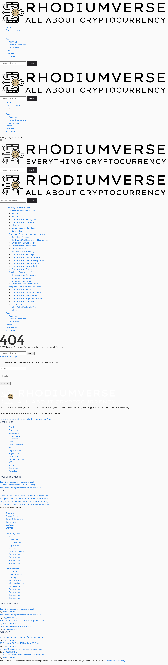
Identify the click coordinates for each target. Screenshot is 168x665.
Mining (15, 310)
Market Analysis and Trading (21, 251)
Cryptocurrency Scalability (23, 242)
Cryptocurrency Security (22, 278)
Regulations (14, 453)
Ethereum (16, 225)
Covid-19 (15, 539)
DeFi (11, 441)
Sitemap (9, 527)
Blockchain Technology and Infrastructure (27, 234)
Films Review (16, 583)
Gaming (12, 577)
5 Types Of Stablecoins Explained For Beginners (21, 649)
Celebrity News (15, 574)
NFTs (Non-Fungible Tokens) (24, 228)
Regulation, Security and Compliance (25, 272)
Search (31, 63)
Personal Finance (16, 551)
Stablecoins (17, 231)
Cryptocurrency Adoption (23, 289)
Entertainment (12, 568)
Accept (110, 660)
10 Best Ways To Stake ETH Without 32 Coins (19, 643)
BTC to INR (10, 56)
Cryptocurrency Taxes (21, 280)
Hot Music (15, 580)
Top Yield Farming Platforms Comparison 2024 (20, 487)
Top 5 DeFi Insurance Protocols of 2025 (17, 482)
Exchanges (13, 468)
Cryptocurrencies (13, 30)
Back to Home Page (8, 356)
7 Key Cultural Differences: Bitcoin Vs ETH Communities (24, 504)
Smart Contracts (19, 248)
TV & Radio (13, 571)
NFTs (11, 447)
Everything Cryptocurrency (18, 207)
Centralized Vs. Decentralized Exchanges (30, 240)
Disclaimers (14, 47)
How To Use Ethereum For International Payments (22, 654)
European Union (16, 542)
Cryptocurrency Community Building (28, 292)
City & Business (15, 545)
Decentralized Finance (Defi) (24, 245)
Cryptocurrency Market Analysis (26, 257)
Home (8, 27)
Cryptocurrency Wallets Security (26, 283)
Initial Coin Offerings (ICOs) (24, 307)
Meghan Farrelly (10, 617)
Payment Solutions (17, 459)
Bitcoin (15, 216)
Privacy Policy (12, 516)
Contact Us (10, 50)
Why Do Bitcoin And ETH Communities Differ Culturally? (24, 501)
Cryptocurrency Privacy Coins (25, 219)
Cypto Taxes (14, 456)
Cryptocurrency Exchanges (23, 254)
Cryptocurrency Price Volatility (25, 266)
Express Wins (15, 586)
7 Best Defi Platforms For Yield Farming (17, 484)
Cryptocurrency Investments (24, 295)
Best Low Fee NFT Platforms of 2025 (16, 626)
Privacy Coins (15, 436)
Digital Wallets (18, 304)
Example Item (15, 554)
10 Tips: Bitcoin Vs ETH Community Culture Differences (24, 498)
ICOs (11, 462)
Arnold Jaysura (9, 611)
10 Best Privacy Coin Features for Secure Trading (21, 637)
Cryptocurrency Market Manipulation (28, 260)
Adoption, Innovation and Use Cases (25, 286)
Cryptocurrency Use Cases (23, 301)
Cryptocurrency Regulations (24, 275)
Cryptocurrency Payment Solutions (27, 298)
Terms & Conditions (17, 44)
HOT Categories (13, 533)
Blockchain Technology (22, 237)
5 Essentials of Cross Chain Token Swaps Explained (22, 620)
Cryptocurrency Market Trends (25, 263)
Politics (12, 536)
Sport (13, 548)
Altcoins (15, 213)
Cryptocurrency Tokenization (24, 222)
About (8, 38)
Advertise (10, 53)
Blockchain (13, 438)
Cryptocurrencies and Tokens (22, 210)
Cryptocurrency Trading (22, 269)
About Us (13, 41)
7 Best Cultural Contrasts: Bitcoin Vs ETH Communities (24, 495)
